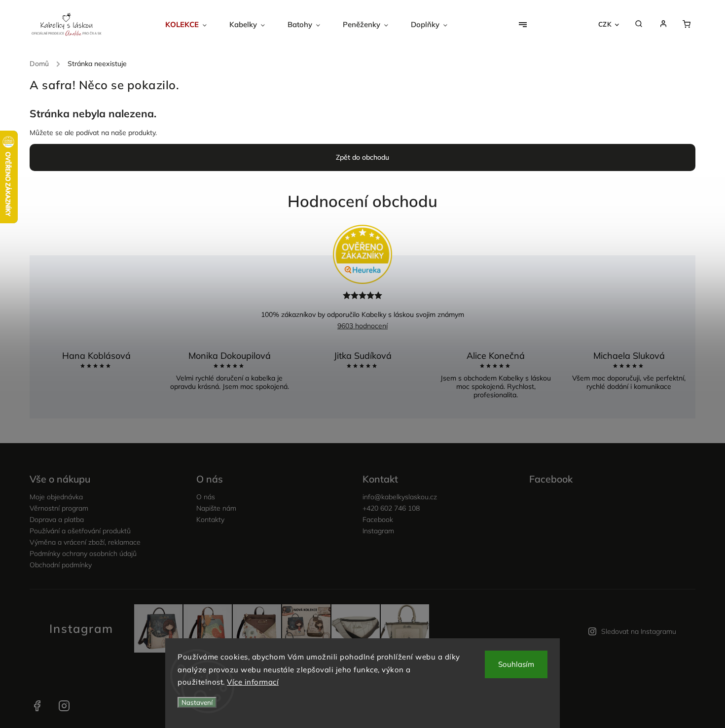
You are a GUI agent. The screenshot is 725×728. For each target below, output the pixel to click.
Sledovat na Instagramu (638, 631)
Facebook (377, 519)
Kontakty (210, 519)
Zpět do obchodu (362, 157)
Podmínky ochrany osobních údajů (83, 553)
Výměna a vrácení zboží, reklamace (85, 542)
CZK (605, 24)
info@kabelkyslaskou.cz (399, 496)
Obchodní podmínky (61, 564)
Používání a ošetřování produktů (80, 530)
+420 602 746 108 (391, 508)
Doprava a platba (57, 519)
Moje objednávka (56, 496)
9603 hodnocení (362, 325)
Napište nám (216, 508)
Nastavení (197, 702)
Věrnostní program (59, 508)
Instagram (378, 530)
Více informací (253, 682)
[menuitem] (191, 24)
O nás (205, 496)
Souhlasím (516, 664)
